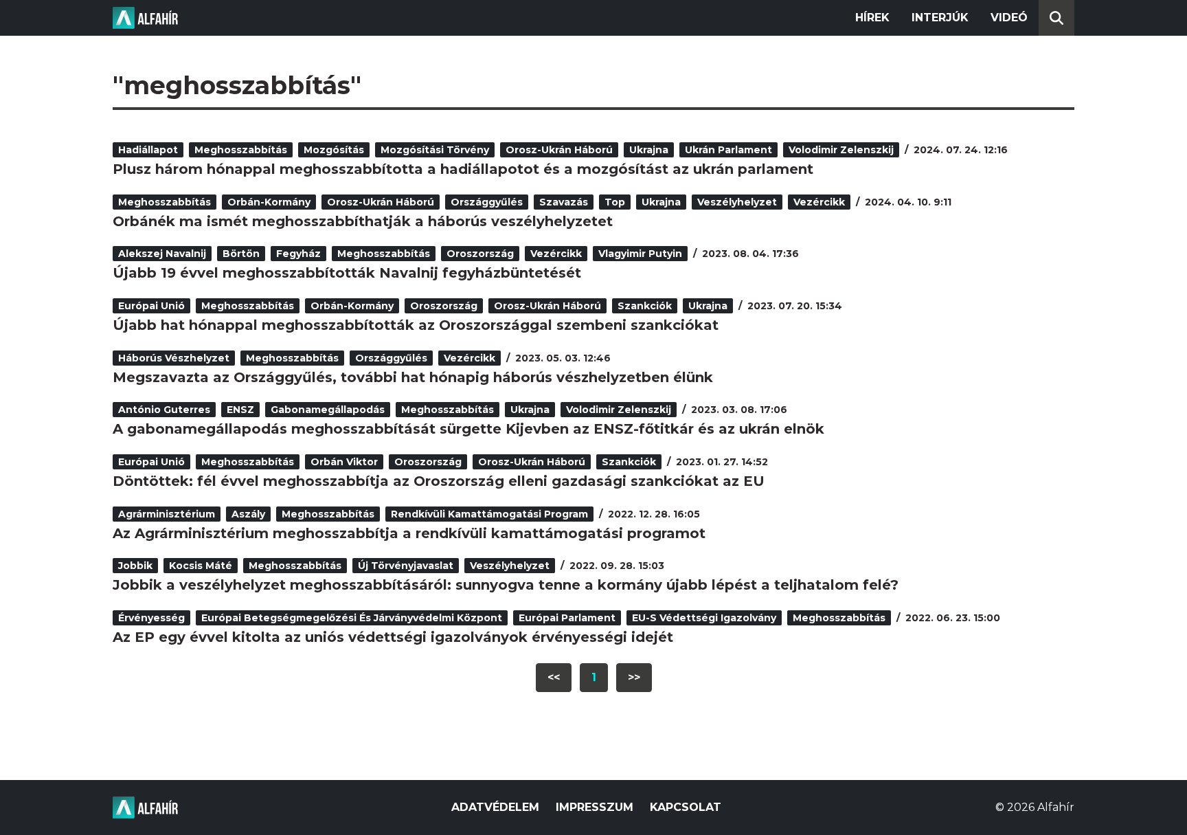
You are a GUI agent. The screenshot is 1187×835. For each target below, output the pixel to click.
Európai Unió (151, 306)
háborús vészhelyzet (173, 358)
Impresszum (594, 807)
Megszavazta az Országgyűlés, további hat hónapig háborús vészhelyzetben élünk (413, 377)
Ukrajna (648, 150)
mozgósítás (334, 150)
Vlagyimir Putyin (640, 253)
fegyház (298, 253)
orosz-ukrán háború (559, 150)
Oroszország (480, 253)
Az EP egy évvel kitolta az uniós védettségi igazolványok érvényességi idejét (393, 637)
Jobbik (135, 565)
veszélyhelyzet (737, 202)
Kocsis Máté (200, 565)
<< (553, 677)
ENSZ (240, 409)
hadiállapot (148, 150)
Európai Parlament (567, 618)
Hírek (872, 17)
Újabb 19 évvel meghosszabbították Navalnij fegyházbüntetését (347, 273)
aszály (248, 514)
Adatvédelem (495, 807)
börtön (241, 253)
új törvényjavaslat (405, 565)
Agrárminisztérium (166, 514)
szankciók (645, 306)
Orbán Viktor (344, 462)
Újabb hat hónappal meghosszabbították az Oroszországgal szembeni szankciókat (416, 325)
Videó (1009, 17)
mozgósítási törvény (435, 150)
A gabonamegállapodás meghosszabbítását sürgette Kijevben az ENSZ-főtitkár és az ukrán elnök (468, 429)
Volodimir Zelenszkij (841, 150)
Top (614, 202)
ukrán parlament (728, 150)
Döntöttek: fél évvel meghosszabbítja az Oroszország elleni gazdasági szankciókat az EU (439, 481)
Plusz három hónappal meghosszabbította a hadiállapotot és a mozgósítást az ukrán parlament (463, 169)
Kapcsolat (685, 807)
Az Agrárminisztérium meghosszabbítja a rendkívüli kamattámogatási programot (409, 533)
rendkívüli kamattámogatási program (489, 514)
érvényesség (151, 618)
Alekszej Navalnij (162, 253)
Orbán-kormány (268, 202)
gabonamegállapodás (328, 409)
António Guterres (164, 409)
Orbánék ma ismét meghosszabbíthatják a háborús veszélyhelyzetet (363, 221)
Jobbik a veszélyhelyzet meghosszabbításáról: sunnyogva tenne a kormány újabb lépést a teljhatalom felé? (505, 585)
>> (634, 677)
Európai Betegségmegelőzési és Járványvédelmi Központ (351, 618)
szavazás (563, 202)
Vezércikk (819, 202)
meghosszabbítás (240, 150)
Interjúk (940, 17)
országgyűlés (487, 202)
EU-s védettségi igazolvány (704, 618)
